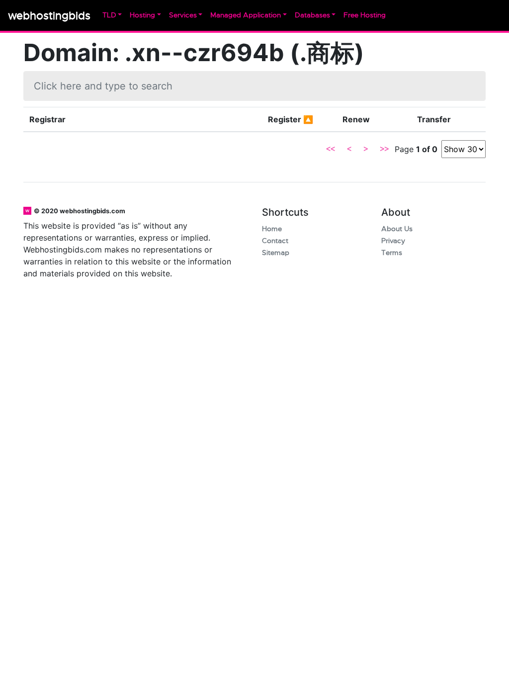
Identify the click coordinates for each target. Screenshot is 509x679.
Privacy (393, 241)
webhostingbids (49, 15)
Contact (275, 241)
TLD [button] (109, 15)
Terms (391, 253)
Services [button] (183, 15)
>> (384, 149)
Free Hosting (364, 15)
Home (272, 229)
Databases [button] (312, 15)
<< (330, 149)
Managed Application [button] (245, 15)
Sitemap (275, 253)
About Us (397, 229)
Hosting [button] (142, 15)
